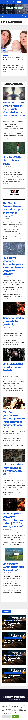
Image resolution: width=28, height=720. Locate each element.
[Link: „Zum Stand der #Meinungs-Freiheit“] (14, 360)
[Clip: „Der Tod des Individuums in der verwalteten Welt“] (14, 460)
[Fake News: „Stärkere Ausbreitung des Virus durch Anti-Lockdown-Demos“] (14, 254)
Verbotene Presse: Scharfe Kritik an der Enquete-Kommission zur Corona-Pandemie (13, 109)
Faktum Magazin (14, 7)
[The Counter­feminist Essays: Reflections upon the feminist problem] (14, 199)
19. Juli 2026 (9, 662)
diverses (5, 55)
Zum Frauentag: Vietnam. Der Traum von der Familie (13, 59)
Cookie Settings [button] (6, 716)
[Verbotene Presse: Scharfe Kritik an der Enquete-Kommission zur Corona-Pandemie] (14, 98)
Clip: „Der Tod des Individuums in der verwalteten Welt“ (13, 469)
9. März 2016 (8, 62)
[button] (22, 16)
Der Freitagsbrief (8, 620)
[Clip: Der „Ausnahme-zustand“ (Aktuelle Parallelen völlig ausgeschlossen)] (14, 408)
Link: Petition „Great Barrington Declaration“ (13, 567)
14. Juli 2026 (9, 680)
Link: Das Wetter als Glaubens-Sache (12, 160)
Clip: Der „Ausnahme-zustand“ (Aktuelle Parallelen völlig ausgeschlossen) (14, 419)
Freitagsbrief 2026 (18, 620)
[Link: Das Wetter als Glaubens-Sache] (14, 153)
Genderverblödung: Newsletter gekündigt (13, 321)
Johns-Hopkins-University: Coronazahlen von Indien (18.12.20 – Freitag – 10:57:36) (13, 520)
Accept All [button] (15, 716)
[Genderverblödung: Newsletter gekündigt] (14, 314)
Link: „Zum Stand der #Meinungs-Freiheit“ (13, 367)
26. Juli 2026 (9, 645)
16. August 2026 (10, 627)
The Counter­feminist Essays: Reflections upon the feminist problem (13, 209)
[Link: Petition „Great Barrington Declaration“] (14, 559)
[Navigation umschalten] (25, 16)
